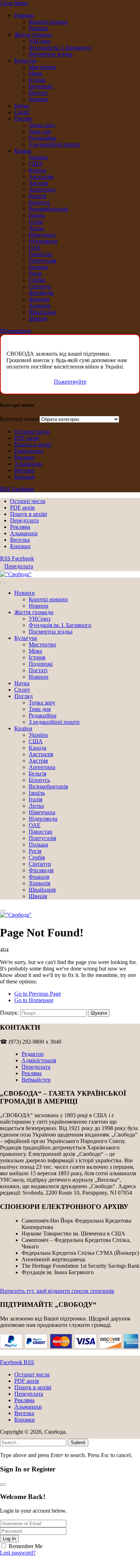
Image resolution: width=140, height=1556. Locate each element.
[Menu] (3, 583)
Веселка (24, 470)
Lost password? (18, 1553)
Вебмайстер (36, 1080)
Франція (39, 299)
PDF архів (26, 438)
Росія (35, 273)
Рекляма (24, 457)
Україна (38, 157)
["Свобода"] (16, 574)
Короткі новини (48, 22)
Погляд (23, 118)
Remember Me (25, 1546)
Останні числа (32, 431)
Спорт (22, 112)
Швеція (38, 319)
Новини (24, 15)
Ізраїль (37, 215)
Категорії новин (19, 419)
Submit (78, 1442)
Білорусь (39, 202)
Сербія (37, 280)
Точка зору (42, 125)
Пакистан (40, 254)
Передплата (28, 451)
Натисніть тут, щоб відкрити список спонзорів (57, 1291)
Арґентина (42, 189)
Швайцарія (42, 312)
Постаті (38, 93)
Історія (37, 80)
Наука (21, 106)
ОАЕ (35, 248)
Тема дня (40, 131)
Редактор (33, 1054)
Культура (25, 60)
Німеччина (42, 235)
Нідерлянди (43, 241)
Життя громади (33, 35)
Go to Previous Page (37, 994)
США (36, 164)
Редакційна (42, 138)
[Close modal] (3, 1485)
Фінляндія (41, 293)
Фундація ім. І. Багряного (60, 47)
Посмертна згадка (51, 54)
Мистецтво (42, 67)
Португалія (42, 260)
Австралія (41, 177)
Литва (36, 228)
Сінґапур (40, 286)
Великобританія (48, 209)
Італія (35, 222)
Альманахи (28, 464)
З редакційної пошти (54, 144)
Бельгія (37, 196)
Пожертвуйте (70, 382)
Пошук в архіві (32, 444)
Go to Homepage (33, 1000)
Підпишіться (15, 331)
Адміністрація (39, 1060)
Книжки (24, 477)
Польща (38, 267)
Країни (23, 151)
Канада (37, 170)
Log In (9, 1538)
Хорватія (39, 306)
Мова (35, 73)
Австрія (38, 183)
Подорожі (41, 86)
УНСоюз (39, 41)
